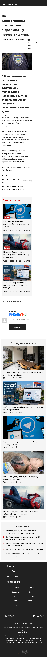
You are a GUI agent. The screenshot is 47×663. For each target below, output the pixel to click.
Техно (15, 605)
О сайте (11, 571)
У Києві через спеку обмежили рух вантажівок (24, 549)
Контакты (12, 576)
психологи (7, 186)
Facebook (10, 615)
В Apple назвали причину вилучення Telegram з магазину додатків (16, 224)
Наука (31, 587)
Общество (8, 179)
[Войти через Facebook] (18, 314)
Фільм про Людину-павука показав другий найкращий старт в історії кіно (16, 254)
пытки (22, 189)
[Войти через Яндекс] (22, 314)
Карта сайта (13, 581)
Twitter (40, 615)
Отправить (17, 327)
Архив (10, 566)
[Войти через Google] (25, 314)
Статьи (31, 601)
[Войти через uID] (10, 314)
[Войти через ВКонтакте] (14, 314)
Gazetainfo (12, 4)
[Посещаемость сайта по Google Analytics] (23, 653)
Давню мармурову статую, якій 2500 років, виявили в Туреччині (23, 554)
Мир (16, 601)
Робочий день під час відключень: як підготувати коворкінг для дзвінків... (21, 531)
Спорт (31, 592)
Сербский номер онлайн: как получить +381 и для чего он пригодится (15, 285)
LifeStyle (31, 596)
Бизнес (16, 596)
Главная (16, 587)
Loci (5, 175)
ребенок (14, 189)
